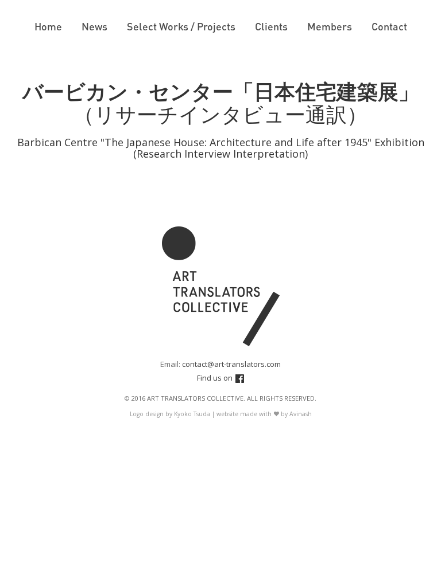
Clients (271, 26)
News (94, 26)
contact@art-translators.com (231, 364)
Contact (389, 26)
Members (329, 26)
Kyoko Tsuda (192, 414)
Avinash (300, 414)
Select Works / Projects (181, 26)
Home (48, 26)
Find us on (215, 378)
